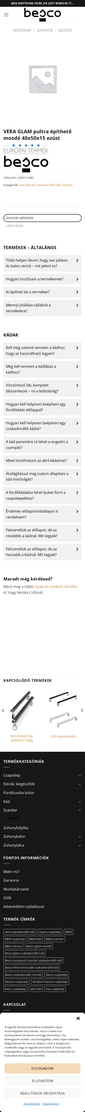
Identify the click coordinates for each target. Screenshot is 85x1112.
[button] (78, 1018)
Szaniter (45, 30)
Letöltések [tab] (15, 226)
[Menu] (6, 14)
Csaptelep (11, 775)
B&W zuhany (13, 946)
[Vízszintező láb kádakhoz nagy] (21, 709)
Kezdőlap (22, 30)
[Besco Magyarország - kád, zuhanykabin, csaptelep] (42, 15)
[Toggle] (80, 775)
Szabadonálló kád (49, 185)
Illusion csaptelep (16, 982)
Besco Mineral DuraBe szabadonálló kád (31, 967)
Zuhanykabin (14, 836)
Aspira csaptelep (50, 932)
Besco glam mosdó (39, 946)
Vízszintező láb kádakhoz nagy (22, 738)
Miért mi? (11, 871)
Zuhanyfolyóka (15, 827)
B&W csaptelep (15, 939)
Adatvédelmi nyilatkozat (23, 906)
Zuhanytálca (13, 845)
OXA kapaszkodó (63, 736)
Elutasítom (42, 1081)
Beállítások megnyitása (42, 1093)
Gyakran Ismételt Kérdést (56, 586)
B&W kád (35, 939)
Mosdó (65, 30)
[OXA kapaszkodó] (63, 709)
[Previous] (3, 719)
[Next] (82, 719)
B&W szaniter (55, 939)
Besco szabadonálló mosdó (23, 975)
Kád (21, 185)
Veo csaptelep (55, 989)
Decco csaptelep (57, 975)
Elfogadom (42, 1068)
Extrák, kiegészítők (19, 783)
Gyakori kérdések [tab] (20, 218)
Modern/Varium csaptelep (50, 982)
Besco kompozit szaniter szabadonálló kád (33, 960)
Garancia (11, 880)
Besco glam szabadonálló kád (24, 953)
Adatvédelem (32, 1104)
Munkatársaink (16, 889)
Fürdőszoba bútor (18, 792)
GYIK (7, 897)
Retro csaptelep (15, 989)
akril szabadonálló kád (20, 932)
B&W (68, 932)
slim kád (35, 989)
